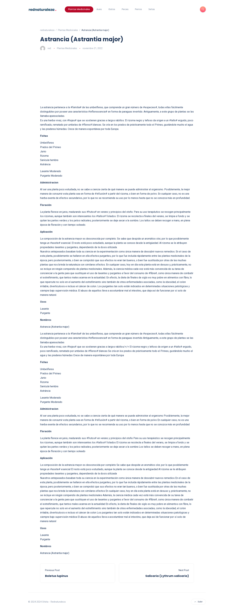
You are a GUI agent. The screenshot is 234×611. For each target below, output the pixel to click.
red (49, 48)
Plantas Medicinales (79, 9)
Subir (200, 601)
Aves (99, 9)
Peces (125, 9)
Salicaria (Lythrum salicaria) (167, 576)
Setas (152, 9)
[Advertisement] (117, 78)
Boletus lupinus (56, 576)
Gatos (111, 9)
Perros (138, 9)
